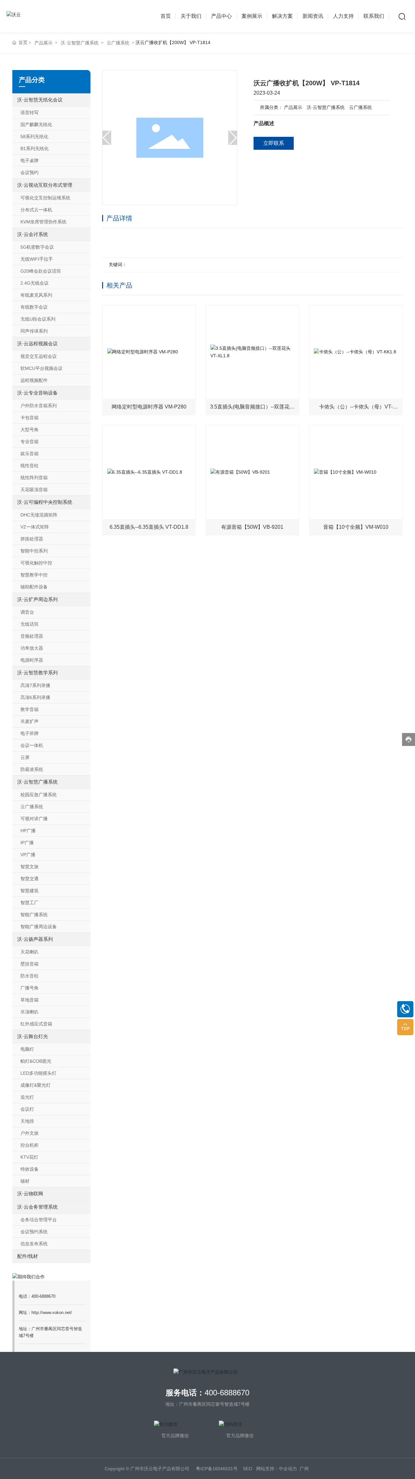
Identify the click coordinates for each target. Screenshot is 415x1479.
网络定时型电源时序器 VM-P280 (149, 406)
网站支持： (267, 1468)
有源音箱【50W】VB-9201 (252, 527)
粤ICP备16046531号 (217, 1468)
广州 (304, 1468)
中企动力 (288, 1468)
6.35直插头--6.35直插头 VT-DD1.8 (149, 527)
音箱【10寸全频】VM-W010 (355, 527)
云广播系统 (360, 107)
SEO (247, 1468)
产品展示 (293, 107)
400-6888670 (227, 1392)
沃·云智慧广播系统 (326, 107)
